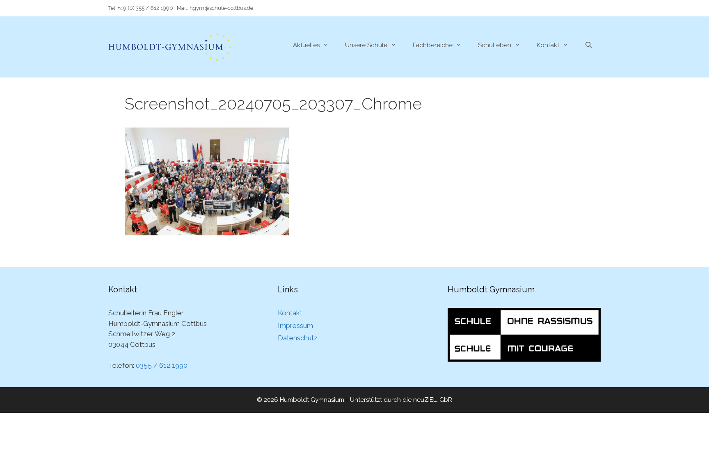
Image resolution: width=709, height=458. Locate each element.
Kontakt (548, 45)
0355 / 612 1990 (162, 365)
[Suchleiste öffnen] (588, 45)
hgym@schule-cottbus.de (221, 8)
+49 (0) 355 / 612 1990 (145, 8)
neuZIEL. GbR (432, 399)
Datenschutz (298, 338)
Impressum (295, 325)
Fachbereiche (433, 45)
